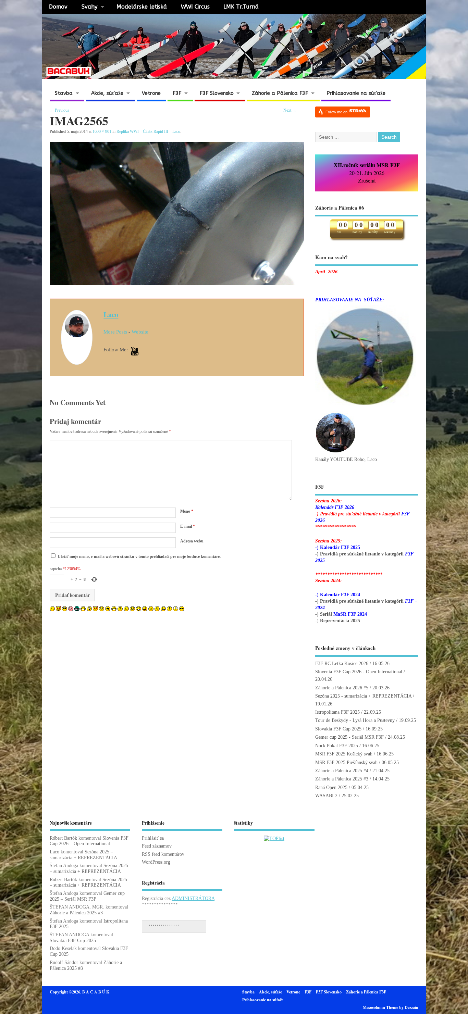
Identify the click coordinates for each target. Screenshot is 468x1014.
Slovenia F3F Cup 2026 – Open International (89, 841)
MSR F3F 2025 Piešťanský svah (346, 762)
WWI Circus (195, 6)
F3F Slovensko (217, 93)
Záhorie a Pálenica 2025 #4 (341, 770)
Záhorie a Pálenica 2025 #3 (341, 778)
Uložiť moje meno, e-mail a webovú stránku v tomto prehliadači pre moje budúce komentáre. (139, 556)
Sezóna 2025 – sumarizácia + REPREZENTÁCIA (83, 854)
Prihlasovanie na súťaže (356, 93)
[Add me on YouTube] (135, 351)
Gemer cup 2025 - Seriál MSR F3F (349, 737)
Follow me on (336, 112)
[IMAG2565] (177, 283)
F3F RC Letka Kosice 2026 (341, 663)
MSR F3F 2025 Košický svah (343, 753)
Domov (58, 6)
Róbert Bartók (63, 838)
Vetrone (151, 93)
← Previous (59, 110)
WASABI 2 (326, 795)
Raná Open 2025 (331, 787)
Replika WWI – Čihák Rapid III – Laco (148, 131)
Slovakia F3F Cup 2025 (338, 728)
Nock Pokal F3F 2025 (336, 745)
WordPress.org (156, 862)
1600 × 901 (102, 131)
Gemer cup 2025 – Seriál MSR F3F (87, 896)
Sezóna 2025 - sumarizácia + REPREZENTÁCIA (363, 696)
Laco (110, 314)
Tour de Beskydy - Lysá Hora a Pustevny (355, 720)
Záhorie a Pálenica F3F (280, 93)
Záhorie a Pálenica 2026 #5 (341, 687)
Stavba (64, 93)
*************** (163, 926)
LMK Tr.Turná (241, 6)
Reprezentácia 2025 (340, 620)
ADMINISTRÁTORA (193, 898)
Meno (186, 511)
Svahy (89, 6)
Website (140, 332)
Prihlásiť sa (153, 838)
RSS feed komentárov (163, 854)
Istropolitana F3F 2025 (337, 712)
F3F (177, 93)
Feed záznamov (157, 846)
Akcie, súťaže (107, 93)
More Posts (115, 332)
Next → (289, 110)
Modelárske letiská (141, 6)
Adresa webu (192, 541)
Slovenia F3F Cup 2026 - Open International (358, 671)
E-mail (187, 526)
